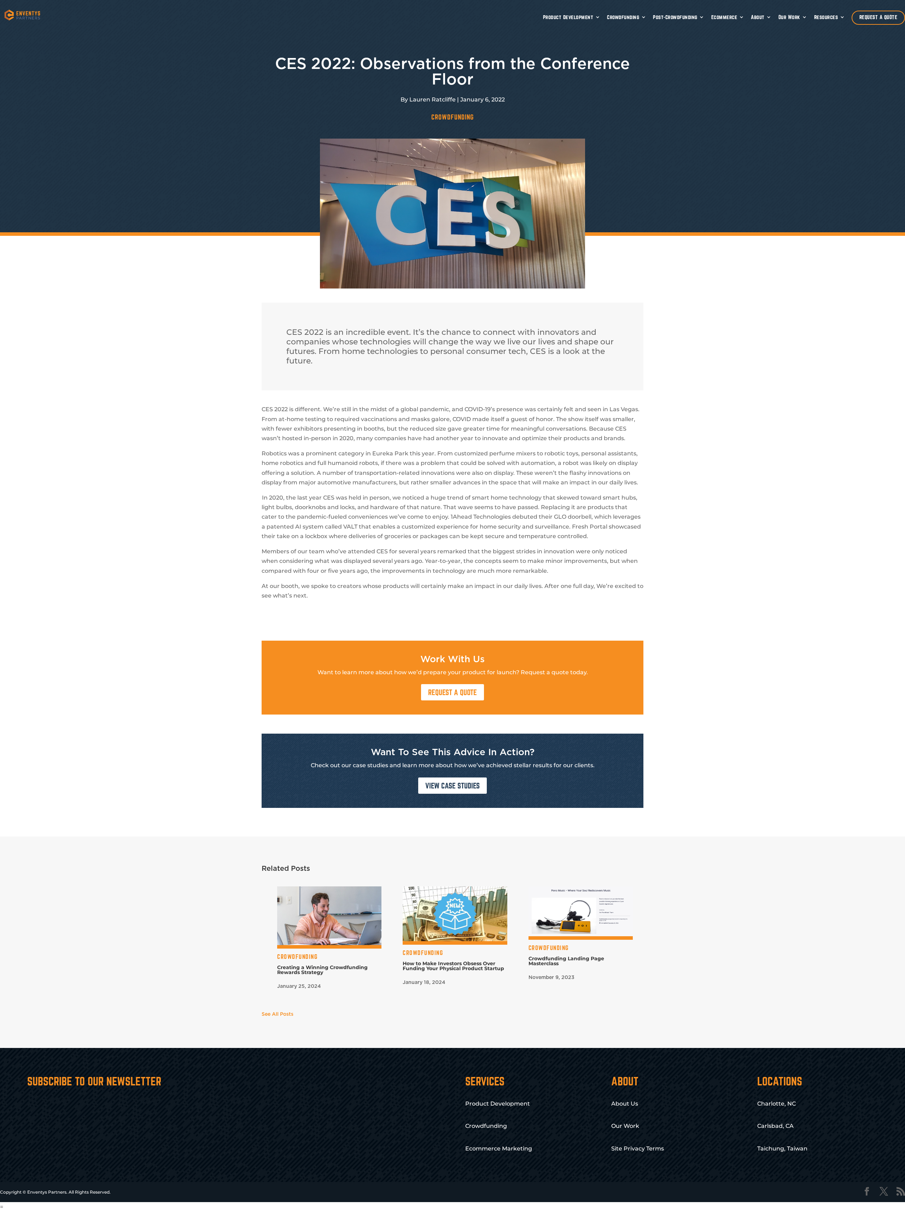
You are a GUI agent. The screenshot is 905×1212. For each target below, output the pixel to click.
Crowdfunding (623, 17)
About (758, 17)
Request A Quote (452, 692)
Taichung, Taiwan (782, 1148)
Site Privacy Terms (637, 1148)
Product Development (568, 17)
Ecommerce (724, 17)
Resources (826, 17)
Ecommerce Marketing (498, 1148)
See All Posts (277, 1014)
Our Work (789, 17)
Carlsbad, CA (775, 1126)
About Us (624, 1103)
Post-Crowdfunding (675, 17)
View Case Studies (452, 785)
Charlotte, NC (776, 1103)
